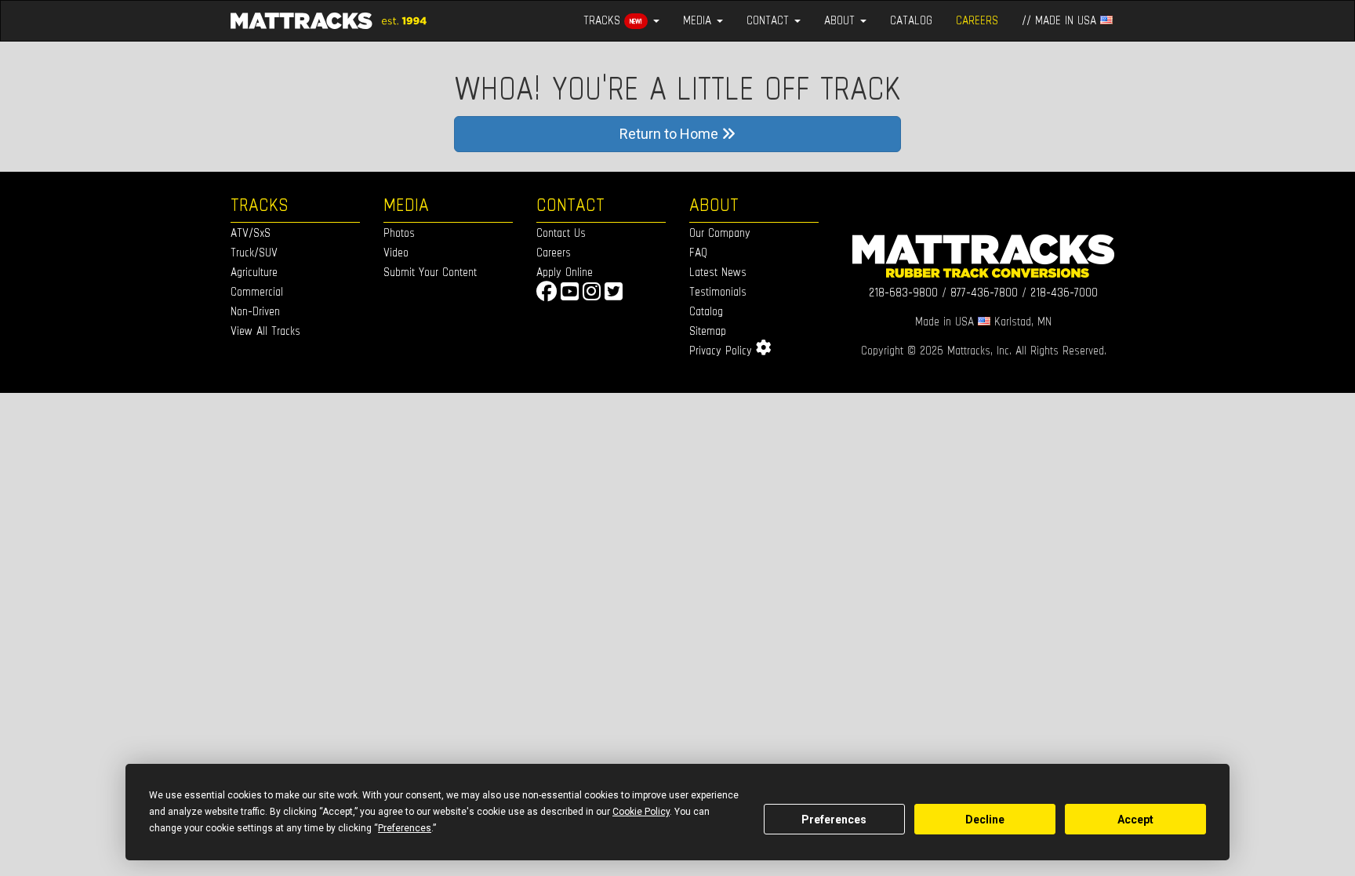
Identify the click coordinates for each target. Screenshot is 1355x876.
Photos (399, 232)
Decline (984, 819)
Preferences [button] (404, 828)
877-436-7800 (984, 292)
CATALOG (911, 20)
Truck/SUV (254, 252)
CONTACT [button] (770, 20)
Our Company (719, 232)
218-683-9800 (903, 292)
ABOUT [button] (841, 20)
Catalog (706, 311)
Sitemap (707, 330)
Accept (1135, 819)
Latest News (718, 272)
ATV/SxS (251, 232)
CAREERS (977, 20)
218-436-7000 (1064, 292)
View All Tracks (265, 330)
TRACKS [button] (612, 20)
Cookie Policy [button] (641, 811)
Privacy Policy (720, 350)
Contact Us (561, 232)
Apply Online (564, 272)
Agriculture (254, 272)
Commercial (257, 291)
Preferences (833, 819)
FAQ (698, 252)
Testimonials (718, 291)
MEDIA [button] (699, 20)
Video (396, 252)
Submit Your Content (430, 272)
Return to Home (670, 133)
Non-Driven (255, 311)
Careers (553, 252)
